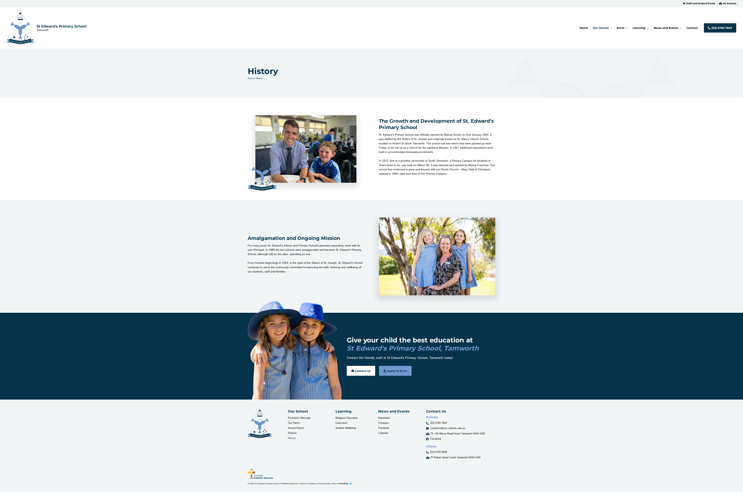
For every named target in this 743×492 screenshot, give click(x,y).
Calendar (383, 433)
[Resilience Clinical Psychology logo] (260, 423)
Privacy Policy (324, 484)
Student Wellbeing (346, 428)
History (292, 438)
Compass (383, 422)
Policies (292, 433)
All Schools (729, 3)
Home (250, 78)
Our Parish (294, 422)
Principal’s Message (299, 417)
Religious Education (347, 417)
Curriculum (342, 422)
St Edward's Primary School (61, 26)
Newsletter (384, 417)
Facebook (383, 428)
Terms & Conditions (308, 484)
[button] (699, 3)
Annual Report (296, 428)
